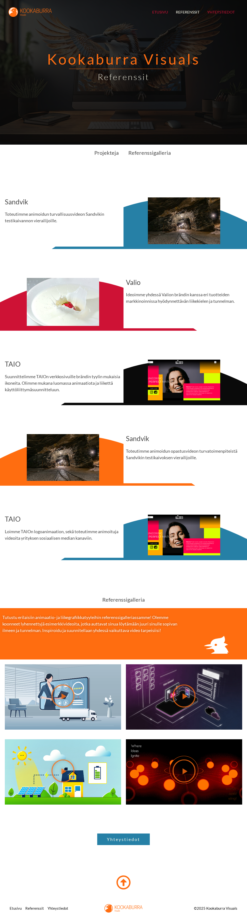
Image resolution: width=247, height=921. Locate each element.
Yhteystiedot (221, 12)
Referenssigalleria (149, 152)
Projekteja (106, 152)
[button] (63, 697)
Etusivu (160, 12)
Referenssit (187, 12)
